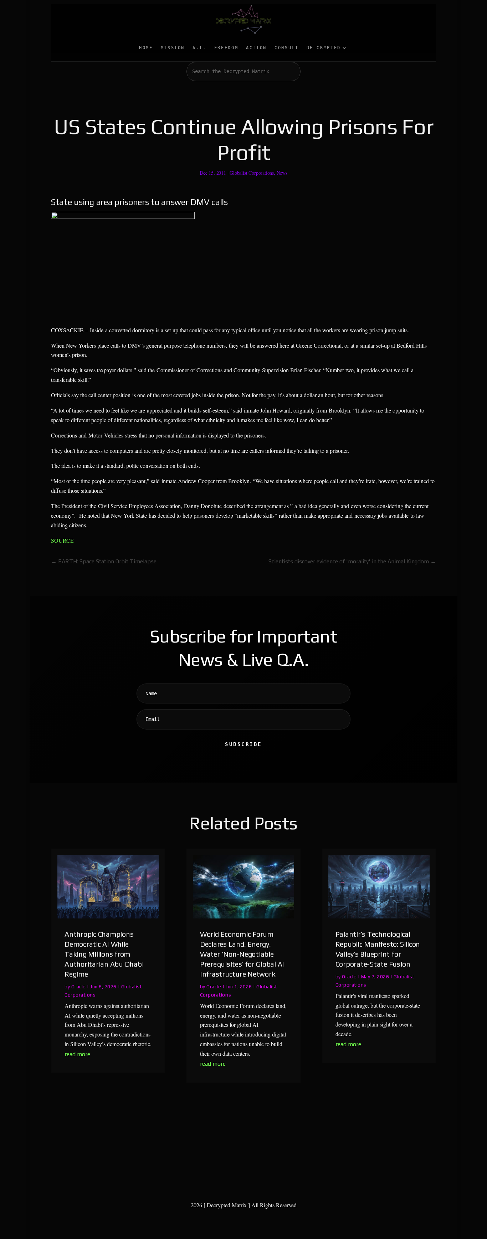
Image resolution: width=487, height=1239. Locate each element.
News (282, 172)
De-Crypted (324, 47)
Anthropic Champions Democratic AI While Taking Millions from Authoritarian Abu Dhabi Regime (104, 954)
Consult (286, 47)
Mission (173, 47)
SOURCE (62, 540)
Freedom (226, 47)
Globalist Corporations (252, 172)
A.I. (199, 47)
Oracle (78, 986)
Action (256, 47)
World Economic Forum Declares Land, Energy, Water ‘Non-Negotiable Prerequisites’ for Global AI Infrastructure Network (242, 954)
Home (146, 47)
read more (77, 1054)
